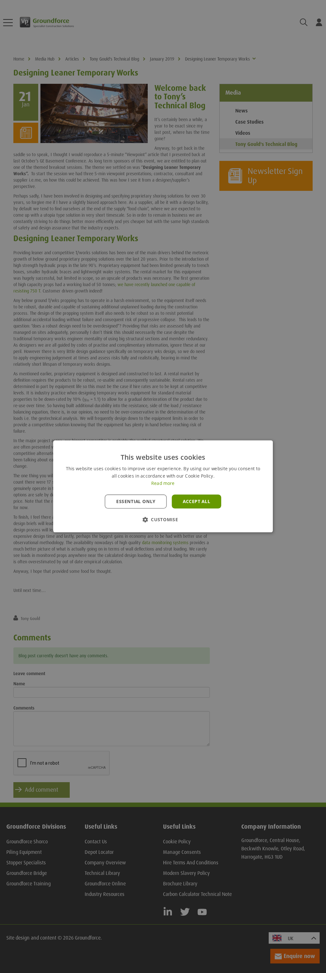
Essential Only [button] (135, 501)
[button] (163, 519)
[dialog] (163, 486)
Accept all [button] (196, 501)
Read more (162, 483)
